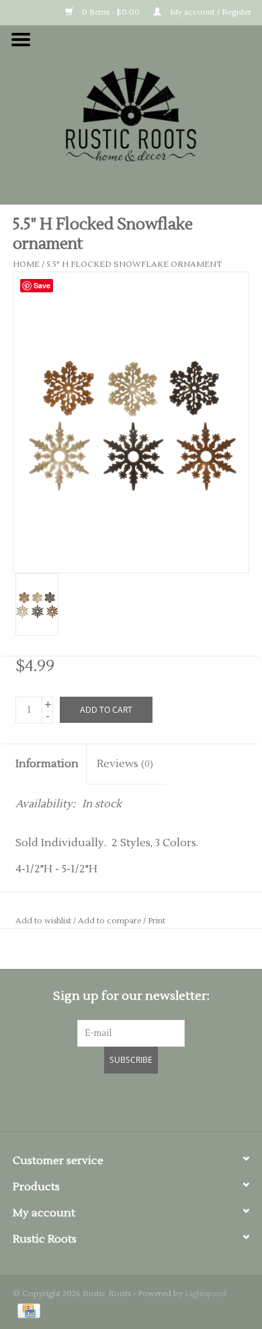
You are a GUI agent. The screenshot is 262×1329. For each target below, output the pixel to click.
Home (26, 264)
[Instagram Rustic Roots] (155, 1100)
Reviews (125, 763)
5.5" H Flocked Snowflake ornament (134, 264)
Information (47, 763)
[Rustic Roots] (131, 114)
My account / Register (210, 12)
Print (156, 921)
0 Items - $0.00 (110, 12)
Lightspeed (205, 1294)
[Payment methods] (26, 1311)
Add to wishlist (43, 921)
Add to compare (110, 921)
